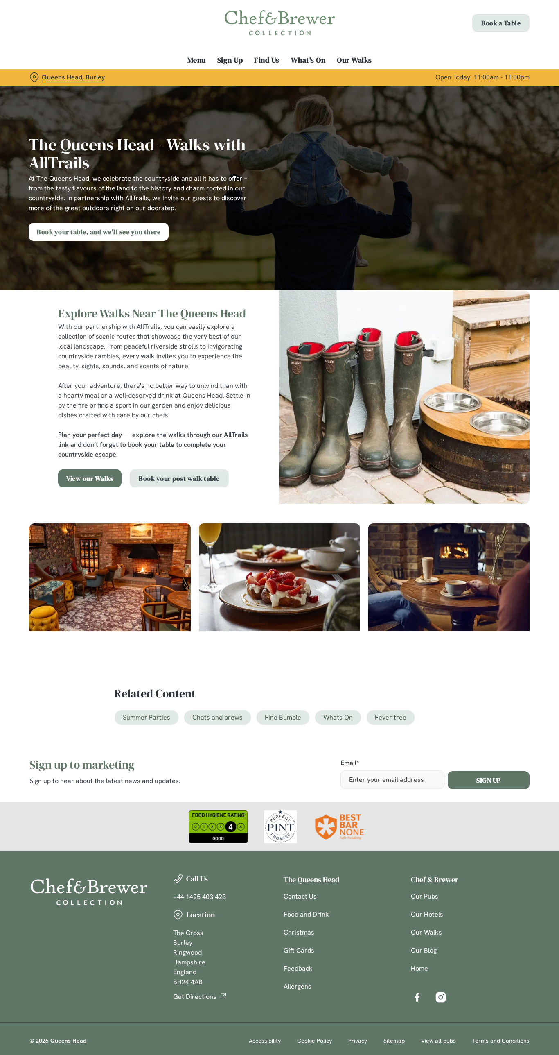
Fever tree (390, 717)
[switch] (235, 92)
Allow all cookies (491, 21)
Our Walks (426, 932)
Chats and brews (217, 717)
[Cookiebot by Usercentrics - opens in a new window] (53, 92)
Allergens (297, 986)
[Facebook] (417, 997)
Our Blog (424, 950)
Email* (349, 763)
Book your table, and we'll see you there (98, 231)
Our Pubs (424, 896)
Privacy (357, 1040)
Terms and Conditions (501, 1040)
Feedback (298, 968)
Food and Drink (306, 914)
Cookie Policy (314, 1040)
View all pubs (438, 1040)
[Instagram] (441, 997)
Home (419, 968)
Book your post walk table (179, 478)
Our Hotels (427, 914)
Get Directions (194, 996)
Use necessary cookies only (490, 48)
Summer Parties (146, 717)
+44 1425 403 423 (199, 896)
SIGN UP (488, 780)
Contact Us (300, 896)
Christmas (299, 932)
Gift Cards (299, 950)
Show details (426, 92)
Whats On (338, 717)
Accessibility (265, 1040)
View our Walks (89, 478)
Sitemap (394, 1040)
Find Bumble (283, 717)
